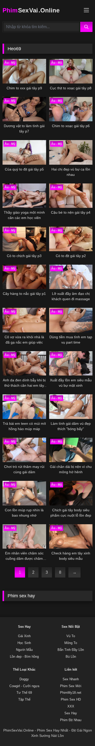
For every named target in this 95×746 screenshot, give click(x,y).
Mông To (70, 643)
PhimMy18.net (70, 692)
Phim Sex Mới (70, 686)
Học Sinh (24, 643)
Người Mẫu (24, 650)
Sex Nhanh (71, 679)
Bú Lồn (71, 656)
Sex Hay (70, 713)
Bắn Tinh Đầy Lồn (71, 650)
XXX (70, 706)
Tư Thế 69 (24, 692)
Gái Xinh (24, 636)
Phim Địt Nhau (70, 720)
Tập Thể (24, 699)
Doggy (24, 679)
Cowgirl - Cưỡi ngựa (24, 686)
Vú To (70, 636)
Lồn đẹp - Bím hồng (24, 656)
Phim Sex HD (71, 699)
